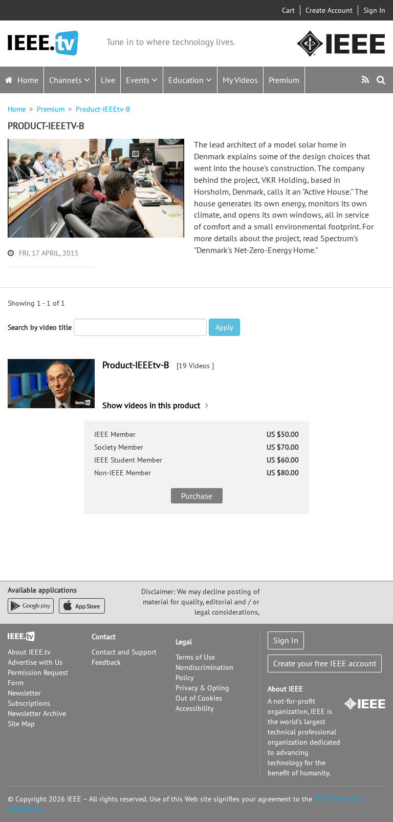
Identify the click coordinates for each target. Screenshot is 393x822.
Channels (66, 80)
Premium (284, 80)
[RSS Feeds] (367, 80)
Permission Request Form (38, 677)
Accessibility (195, 708)
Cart (288, 10)
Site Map (21, 723)
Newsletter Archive (37, 713)
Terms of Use (195, 657)
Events (138, 80)
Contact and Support (124, 652)
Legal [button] (184, 641)
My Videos (240, 80)
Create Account (329, 10)
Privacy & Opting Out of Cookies (202, 693)
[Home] (43, 43)
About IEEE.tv (29, 652)
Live (108, 80)
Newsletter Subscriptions (29, 698)
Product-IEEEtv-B (135, 365)
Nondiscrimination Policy (204, 672)
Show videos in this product (151, 405)
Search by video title (40, 327)
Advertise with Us (35, 662)
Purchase (196, 496)
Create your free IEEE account (324, 663)
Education (187, 80)
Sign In (374, 10)
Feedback (106, 662)
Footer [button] (18, 636)
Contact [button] (104, 636)
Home (26, 80)
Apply (224, 327)
